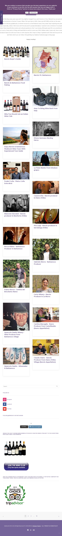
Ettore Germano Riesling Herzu (43, 139)
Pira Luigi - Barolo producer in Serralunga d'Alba (45, 226)
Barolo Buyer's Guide (12, 59)
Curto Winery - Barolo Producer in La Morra (42, 295)
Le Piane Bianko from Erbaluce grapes (45, 169)
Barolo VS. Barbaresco (42, 75)
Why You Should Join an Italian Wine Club (16, 115)
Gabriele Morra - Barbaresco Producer (45, 263)
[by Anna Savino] (34, 371)
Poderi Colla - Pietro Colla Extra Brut (14, 182)
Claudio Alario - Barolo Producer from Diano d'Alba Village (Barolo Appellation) (45, 360)
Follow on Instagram (36, 427)
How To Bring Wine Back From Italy (46, 109)
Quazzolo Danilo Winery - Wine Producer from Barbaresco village (14, 334)
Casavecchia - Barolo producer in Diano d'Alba (46, 196)
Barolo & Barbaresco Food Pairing (14, 84)
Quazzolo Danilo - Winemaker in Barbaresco (16, 367)
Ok (27, 12)
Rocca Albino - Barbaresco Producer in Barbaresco (14, 247)
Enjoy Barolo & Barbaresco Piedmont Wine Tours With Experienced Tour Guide (14, 148)
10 (36, 516)
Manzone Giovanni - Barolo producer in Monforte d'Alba (15, 214)
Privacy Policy (33, 12)
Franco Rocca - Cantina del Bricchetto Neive (14, 290)
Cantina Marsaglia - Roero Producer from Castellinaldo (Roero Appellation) (45, 326)
